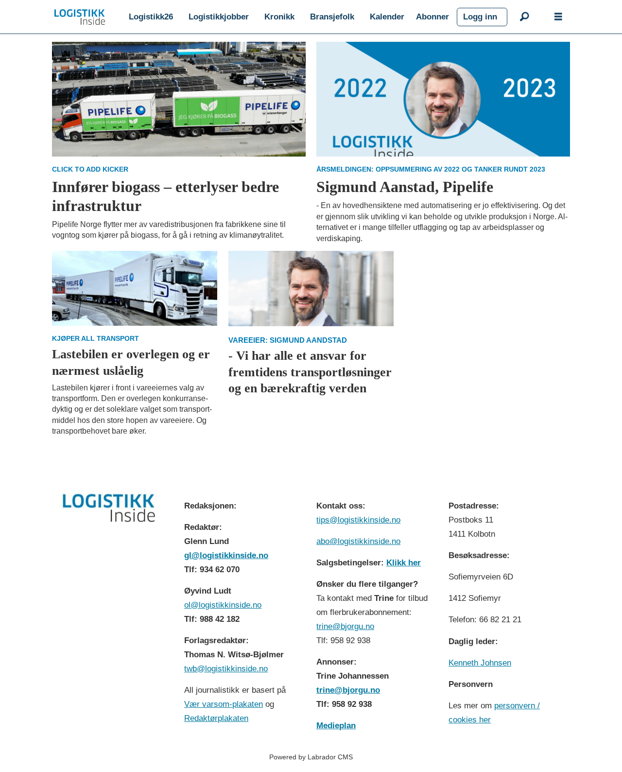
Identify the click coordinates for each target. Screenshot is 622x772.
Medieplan (336, 725)
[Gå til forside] (79, 17)
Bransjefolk (332, 16)
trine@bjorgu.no (345, 626)
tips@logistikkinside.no (358, 520)
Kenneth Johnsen (480, 662)
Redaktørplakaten (216, 718)
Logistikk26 (151, 16)
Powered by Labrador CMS (311, 757)
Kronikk (279, 16)
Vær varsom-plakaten (223, 704)
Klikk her (403, 562)
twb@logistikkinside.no (226, 668)
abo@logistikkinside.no (358, 541)
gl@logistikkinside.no (226, 555)
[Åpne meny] (558, 17)
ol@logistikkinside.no (222, 605)
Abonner (432, 16)
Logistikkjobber (219, 16)
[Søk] (524, 17)
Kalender (387, 16)
